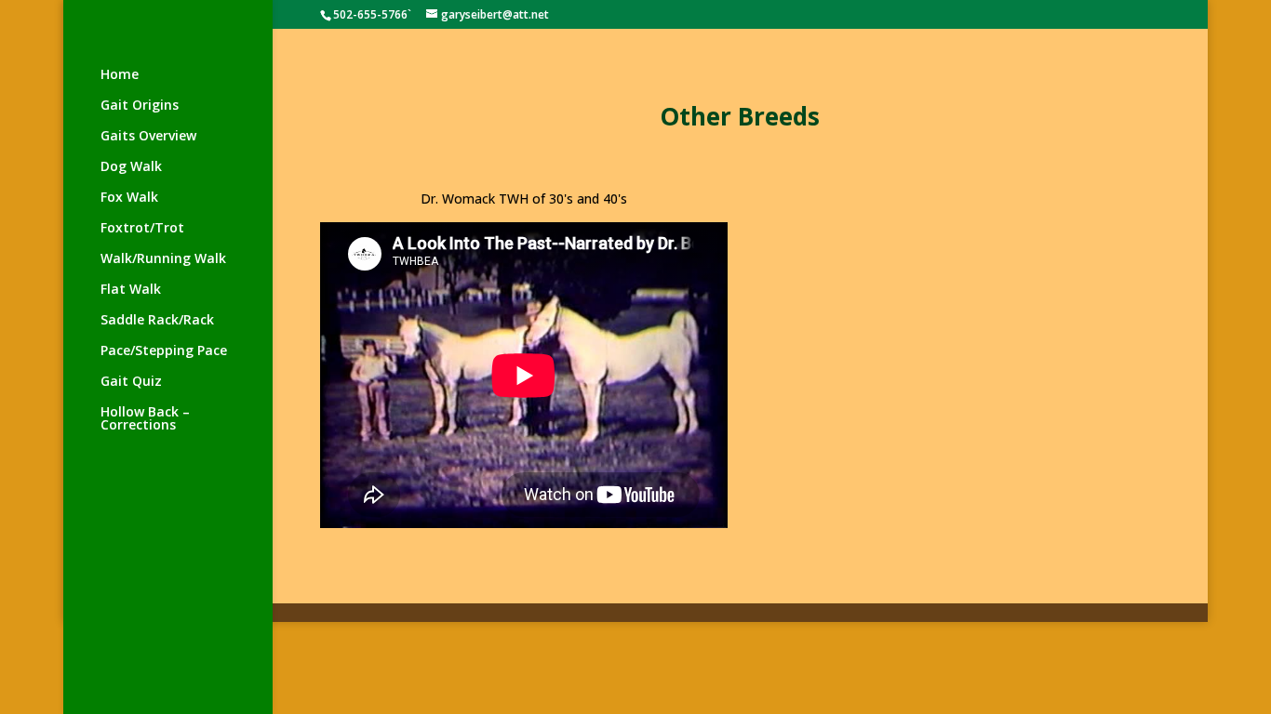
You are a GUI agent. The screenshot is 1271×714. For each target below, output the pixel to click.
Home (119, 75)
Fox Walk (129, 198)
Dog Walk (131, 167)
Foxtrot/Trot (142, 228)
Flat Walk (130, 290)
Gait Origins (139, 106)
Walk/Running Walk (163, 259)
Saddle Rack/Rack (157, 320)
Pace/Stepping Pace (163, 351)
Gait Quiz (131, 382)
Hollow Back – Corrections (145, 419)
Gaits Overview (148, 136)
